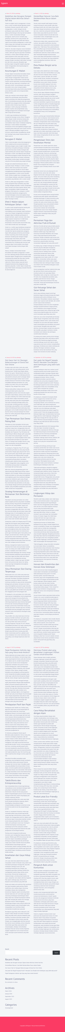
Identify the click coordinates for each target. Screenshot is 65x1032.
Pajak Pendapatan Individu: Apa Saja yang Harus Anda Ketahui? (17, 651)
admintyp (18, 13)
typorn (4, 3)
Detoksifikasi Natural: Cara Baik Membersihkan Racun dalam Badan (46, 18)
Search (7, 949)
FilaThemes (42, 1025)
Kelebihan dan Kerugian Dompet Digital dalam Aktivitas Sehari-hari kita (18, 18)
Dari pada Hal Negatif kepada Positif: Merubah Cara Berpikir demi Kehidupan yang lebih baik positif (47, 363)
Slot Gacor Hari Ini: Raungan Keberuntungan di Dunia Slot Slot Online (17, 362)
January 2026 (8, 994)
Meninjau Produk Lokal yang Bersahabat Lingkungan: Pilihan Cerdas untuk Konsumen (46, 652)
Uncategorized (9, 1008)
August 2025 (8, 999)
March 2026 (8, 991)
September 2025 (9, 996)
